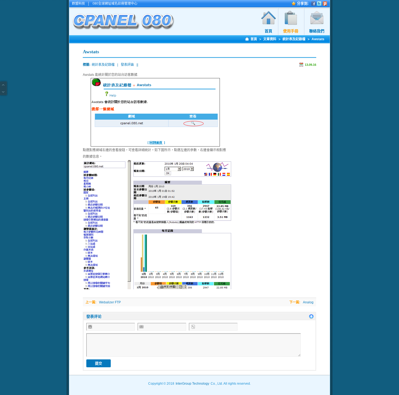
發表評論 (127, 65)
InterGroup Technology (192, 383)
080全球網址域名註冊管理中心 (115, 3)
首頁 (268, 31)
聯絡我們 (316, 31)
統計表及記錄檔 (294, 39)
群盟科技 (78, 3)
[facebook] (313, 3)
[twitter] (319, 3)
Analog (308, 302)
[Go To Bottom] (3, 91)
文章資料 (269, 39)
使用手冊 (290, 31)
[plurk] (325, 3)
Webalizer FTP (110, 302)
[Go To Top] (3, 85)
